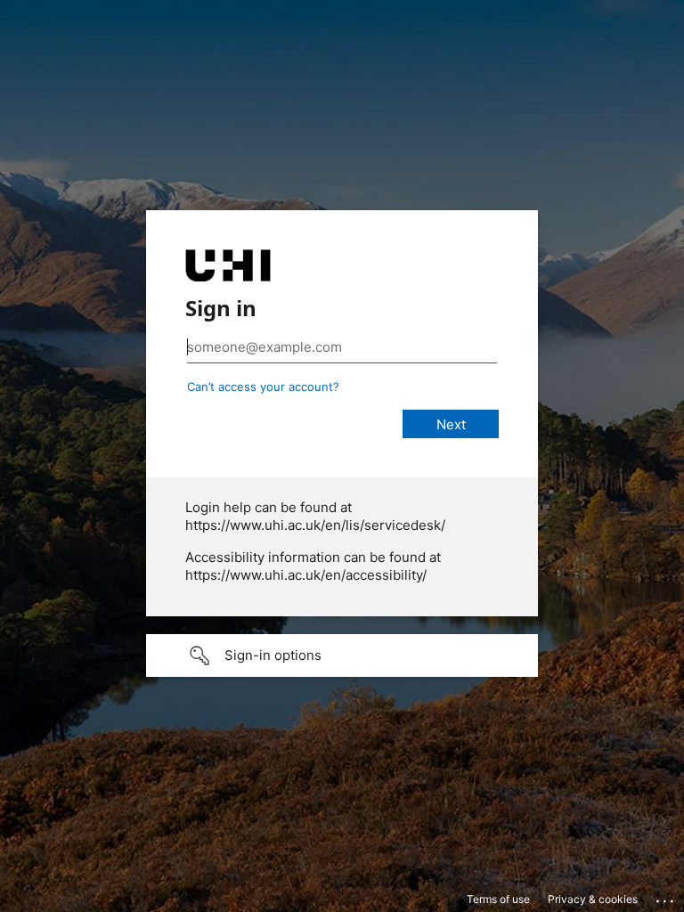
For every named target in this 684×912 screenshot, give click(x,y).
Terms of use (498, 899)
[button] (342, 655)
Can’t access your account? (263, 386)
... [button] (666, 897)
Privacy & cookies (593, 899)
